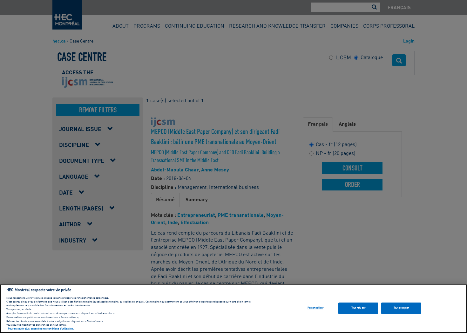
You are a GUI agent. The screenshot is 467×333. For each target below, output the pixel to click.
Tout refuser (358, 308)
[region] (233, 308)
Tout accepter (401, 308)
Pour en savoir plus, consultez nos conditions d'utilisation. (41, 329)
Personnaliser (315, 308)
